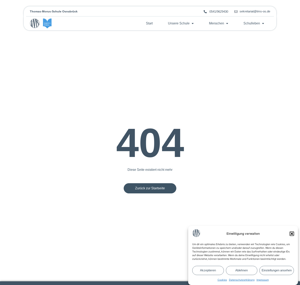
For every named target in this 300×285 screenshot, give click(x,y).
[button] (292, 234)
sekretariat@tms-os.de (255, 11)
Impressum (263, 279)
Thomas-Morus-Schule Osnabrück (54, 11)
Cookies (222, 279)
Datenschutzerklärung (241, 279)
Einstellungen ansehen (277, 270)
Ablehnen (241, 270)
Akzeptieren (208, 270)
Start (149, 23)
